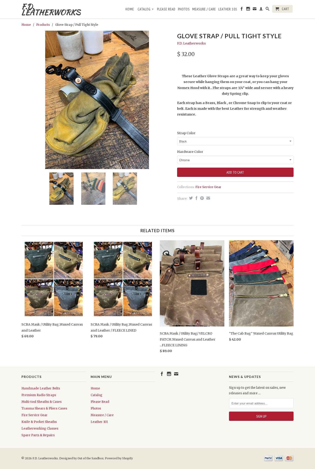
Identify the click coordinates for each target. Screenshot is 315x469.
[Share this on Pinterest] (201, 198)
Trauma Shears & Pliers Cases (44, 408)
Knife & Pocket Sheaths (39, 422)
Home (129, 9)
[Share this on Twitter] (190, 198)
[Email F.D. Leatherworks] (255, 9)
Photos (184, 9)
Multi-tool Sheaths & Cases (41, 402)
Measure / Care (204, 9)
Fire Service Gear (208, 187)
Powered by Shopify (119, 458)
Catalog (146, 9)
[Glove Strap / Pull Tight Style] (96, 100)
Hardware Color (190, 152)
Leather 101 (227, 9)
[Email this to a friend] (207, 198)
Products (43, 25)
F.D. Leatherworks (50, 9)
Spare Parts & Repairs (38, 435)
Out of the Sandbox (90, 458)
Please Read (166, 9)
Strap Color (186, 133)
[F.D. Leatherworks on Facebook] (242, 9)
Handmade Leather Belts (40, 388)
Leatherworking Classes (39, 428)
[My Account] (261, 9)
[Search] (268, 9)
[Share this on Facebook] (195, 198)
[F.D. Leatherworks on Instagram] (248, 9)
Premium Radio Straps (38, 395)
